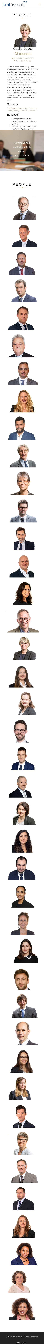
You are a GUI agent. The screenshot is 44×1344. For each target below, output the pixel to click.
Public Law (33, 108)
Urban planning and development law (22, 111)
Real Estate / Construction (17, 108)
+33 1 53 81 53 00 (23, 60)
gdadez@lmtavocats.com (23, 58)
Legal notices (21, 1343)
